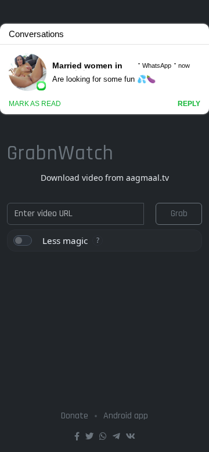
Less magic (65, 240)
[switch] (22, 240)
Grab (179, 213)
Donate (74, 416)
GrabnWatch (60, 153)
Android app (125, 416)
